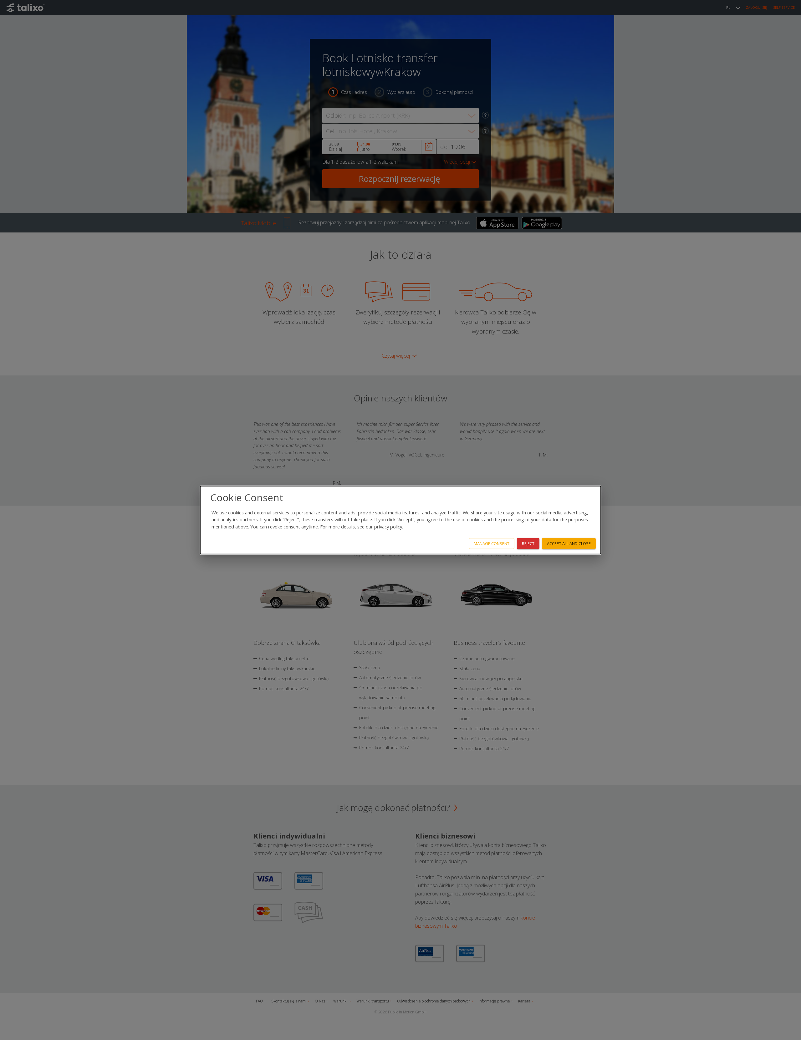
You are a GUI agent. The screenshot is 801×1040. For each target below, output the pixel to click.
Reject (528, 543)
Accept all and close (569, 543)
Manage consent (491, 543)
